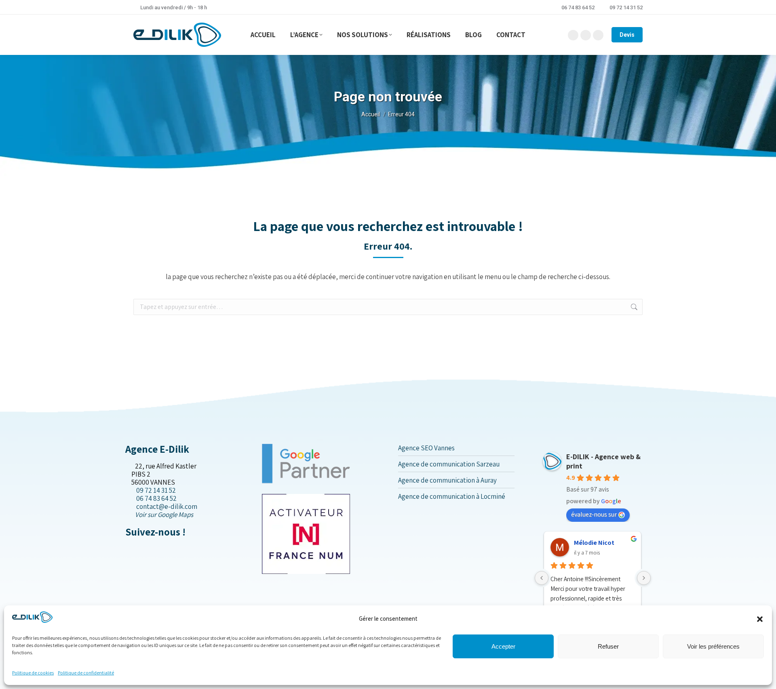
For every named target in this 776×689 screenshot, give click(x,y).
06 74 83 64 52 (578, 7)
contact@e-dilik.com (166, 506)
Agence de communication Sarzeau (449, 464)
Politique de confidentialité (86, 673)
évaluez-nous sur (594, 514)
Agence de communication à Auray (447, 480)
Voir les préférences (713, 646)
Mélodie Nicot (594, 542)
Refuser (608, 646)
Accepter (503, 646)
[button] (760, 619)
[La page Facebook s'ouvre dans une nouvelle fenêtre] (128, 548)
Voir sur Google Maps (164, 514)
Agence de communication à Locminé (451, 496)
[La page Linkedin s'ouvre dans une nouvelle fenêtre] (140, 548)
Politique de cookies (33, 673)
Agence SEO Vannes (426, 448)
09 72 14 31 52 (626, 7)
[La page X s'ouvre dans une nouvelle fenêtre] (134, 548)
